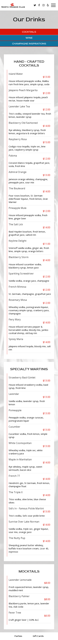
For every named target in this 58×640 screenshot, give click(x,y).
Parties (18, 636)
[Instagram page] (43, 5)
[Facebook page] (39, 5)
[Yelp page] (48, 5)
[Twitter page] (35, 5)
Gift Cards (38, 636)
